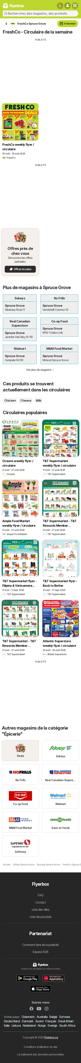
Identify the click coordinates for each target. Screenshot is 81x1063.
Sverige (52, 1025)
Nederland (29, 1025)
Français (50, 1021)
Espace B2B (40, 952)
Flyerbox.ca (51, 1037)
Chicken (10, 400)
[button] (67, 5)
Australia (42, 1017)
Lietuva (16, 1025)
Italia (7, 1025)
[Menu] (75, 5)
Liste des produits (41, 917)
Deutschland (12, 1021)
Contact (40, 902)
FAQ (40, 895)
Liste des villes (41, 909)
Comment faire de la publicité (40, 945)
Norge (42, 1025)
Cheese (25, 400)
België (53, 1017)
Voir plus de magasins (38, 369)
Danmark (27, 1021)
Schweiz (64, 1017)
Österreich (28, 1017)
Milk (38, 400)
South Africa (67, 1025)
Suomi (39, 1021)
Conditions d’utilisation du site (40, 1046)
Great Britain (65, 1021)
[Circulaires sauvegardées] (60, 5)
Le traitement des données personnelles (40, 1054)
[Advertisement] (40, 68)
